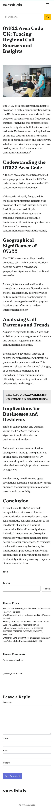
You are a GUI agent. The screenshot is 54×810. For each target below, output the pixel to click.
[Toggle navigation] (47, 4)
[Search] (47, 17)
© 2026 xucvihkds (27, 805)
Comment (7, 702)
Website (6, 762)
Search (6, 583)
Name (6, 738)
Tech (5, 572)
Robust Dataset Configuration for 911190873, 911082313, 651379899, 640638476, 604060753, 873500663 (23, 631)
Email (6, 750)
